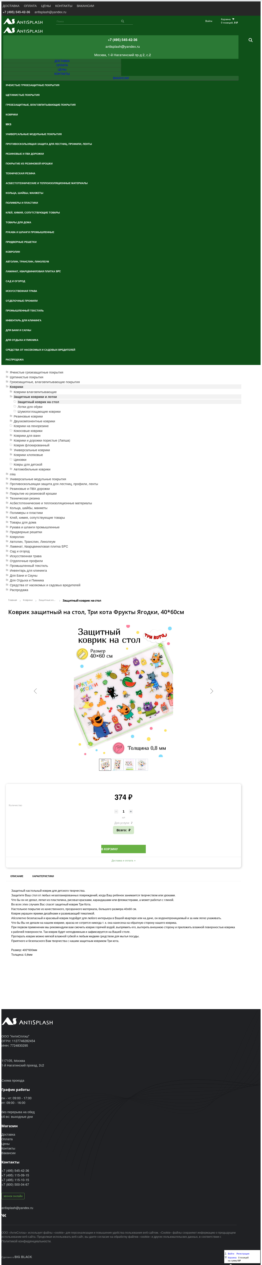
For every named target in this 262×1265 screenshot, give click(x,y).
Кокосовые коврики (28, 430)
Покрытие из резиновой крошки (33, 493)
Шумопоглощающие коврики (39, 411)
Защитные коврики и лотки (35, 396)
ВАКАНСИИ (85, 5)
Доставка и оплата (122, 860)
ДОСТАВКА (11, 5)
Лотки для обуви (30, 406)
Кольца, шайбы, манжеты (28, 508)
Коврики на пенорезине (31, 426)
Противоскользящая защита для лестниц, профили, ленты (54, 483)
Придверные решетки (26, 532)
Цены (5, 1143)
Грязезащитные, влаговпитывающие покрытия (45, 382)
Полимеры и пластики (26, 512)
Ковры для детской (28, 464)
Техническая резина (25, 498)
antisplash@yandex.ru (50, 12)
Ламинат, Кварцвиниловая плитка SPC (39, 546)
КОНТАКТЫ (63, 5)
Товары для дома (23, 522)
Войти (208, 21)
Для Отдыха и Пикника (27, 580)
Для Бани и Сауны (23, 575)
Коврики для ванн (27, 435)
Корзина (232, 1257)
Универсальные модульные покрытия (38, 479)
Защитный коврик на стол (38, 402)
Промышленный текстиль (29, 565)
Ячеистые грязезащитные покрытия (36, 372)
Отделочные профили (26, 560)
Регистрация (243, 1253)
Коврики (16, 386)
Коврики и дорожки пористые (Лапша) (42, 440)
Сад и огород (20, 551)
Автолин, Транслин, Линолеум (32, 541)
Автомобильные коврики (32, 469)
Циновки (20, 459)
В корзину (109, 849)
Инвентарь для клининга (28, 570)
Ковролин (17, 536)
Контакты (8, 1148)
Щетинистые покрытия (26, 377)
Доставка (8, 1134)
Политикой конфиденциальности (26, 1241)
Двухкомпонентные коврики (34, 421)
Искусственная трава (26, 556)
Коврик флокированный (31, 445)
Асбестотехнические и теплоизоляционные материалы (51, 503)
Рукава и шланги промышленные (35, 527)
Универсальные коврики (32, 450)
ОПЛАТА (30, 5)
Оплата (7, 1139)
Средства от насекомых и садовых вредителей (45, 585)
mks (13, 474)
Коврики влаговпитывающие (35, 392)
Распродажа (19, 590)
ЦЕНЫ (46, 5)
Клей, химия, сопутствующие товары (37, 517)
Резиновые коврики (28, 416)
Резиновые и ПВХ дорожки (30, 488)
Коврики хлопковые (28, 454)
